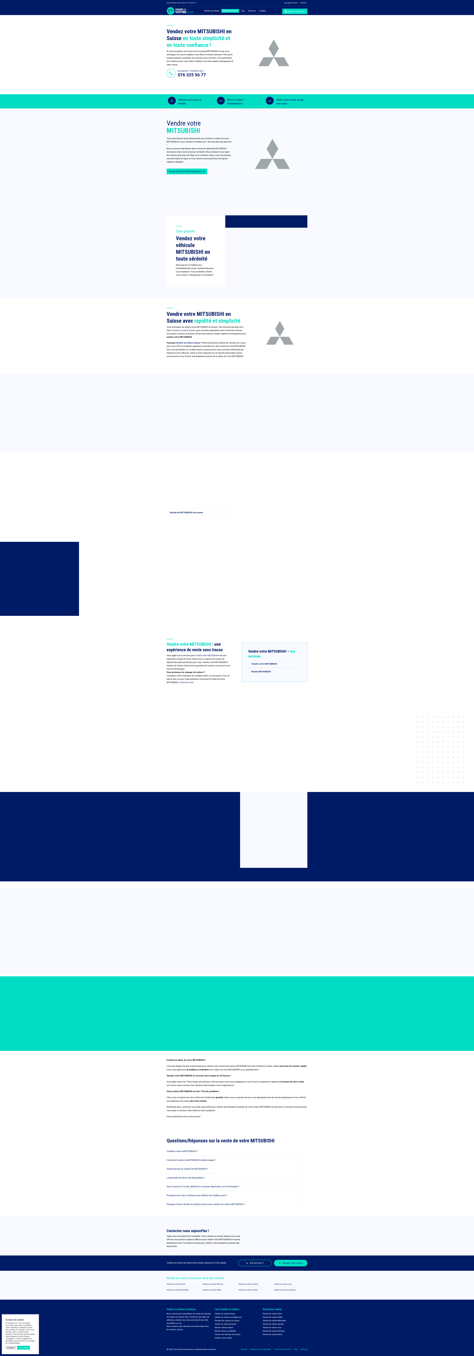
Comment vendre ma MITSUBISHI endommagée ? (191, 1160)
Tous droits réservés (282, 1349)
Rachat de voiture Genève (273, 1324)
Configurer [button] (10, 1348)
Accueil (244, 1349)
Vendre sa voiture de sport (225, 1324)
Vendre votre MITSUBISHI (264, 664)
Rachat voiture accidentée (225, 1331)
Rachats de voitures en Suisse (227, 1320)
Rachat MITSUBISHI (261, 671)
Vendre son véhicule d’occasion (227, 1334)
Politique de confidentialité (260, 1349)
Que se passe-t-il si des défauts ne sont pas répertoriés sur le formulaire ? (203, 1186)
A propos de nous (291, 3)
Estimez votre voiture (223, 1338)
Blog (296, 1349)
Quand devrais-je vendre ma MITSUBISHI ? (187, 1169)
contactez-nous (186, 682)
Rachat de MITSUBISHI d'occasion (186, 512)
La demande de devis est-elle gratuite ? (186, 1177)
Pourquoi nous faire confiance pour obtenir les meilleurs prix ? (197, 1195)
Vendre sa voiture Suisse (183, 330)
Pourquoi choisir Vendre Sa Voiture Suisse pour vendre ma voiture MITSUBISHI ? (206, 1204)
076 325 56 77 (192, 74)
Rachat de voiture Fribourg (273, 1331)
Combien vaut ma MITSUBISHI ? (182, 1151)
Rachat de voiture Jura (272, 1327)
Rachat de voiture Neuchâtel (274, 1320)
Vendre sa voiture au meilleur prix (228, 1317)
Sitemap (304, 1349)
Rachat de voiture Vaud (272, 1314)
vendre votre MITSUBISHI (207, 655)
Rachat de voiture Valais (273, 1317)
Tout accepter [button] (23, 1348)
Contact (303, 3)
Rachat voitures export (224, 1327)
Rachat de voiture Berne (272, 1334)
